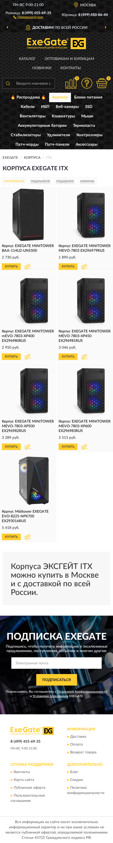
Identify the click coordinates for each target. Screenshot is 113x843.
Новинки (42, 68)
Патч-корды (27, 144)
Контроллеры (89, 135)
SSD (88, 107)
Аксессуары (86, 144)
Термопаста (84, 126)
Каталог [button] (27, 59)
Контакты (70, 68)
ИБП (45, 107)
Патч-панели (57, 144)
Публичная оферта (29, 788)
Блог (74, 772)
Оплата (76, 744)
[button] (28, 16)
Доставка (78, 736)
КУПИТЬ (11, 266)
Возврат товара (83, 752)
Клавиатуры (63, 116)
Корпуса (60, 97)
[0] (101, 83)
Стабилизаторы (26, 135)
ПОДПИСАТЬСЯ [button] (56, 680)
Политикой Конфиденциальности (82, 691)
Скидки (76, 780)
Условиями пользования (50, 696)
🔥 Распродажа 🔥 (28, 97)
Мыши (87, 116)
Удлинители (58, 135)
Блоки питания (88, 97)
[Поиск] (8, 83)
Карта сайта (24, 780)
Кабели (28, 107)
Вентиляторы (32, 116)
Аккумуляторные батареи (42, 126)
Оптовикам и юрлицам (69, 59)
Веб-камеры (67, 107)
